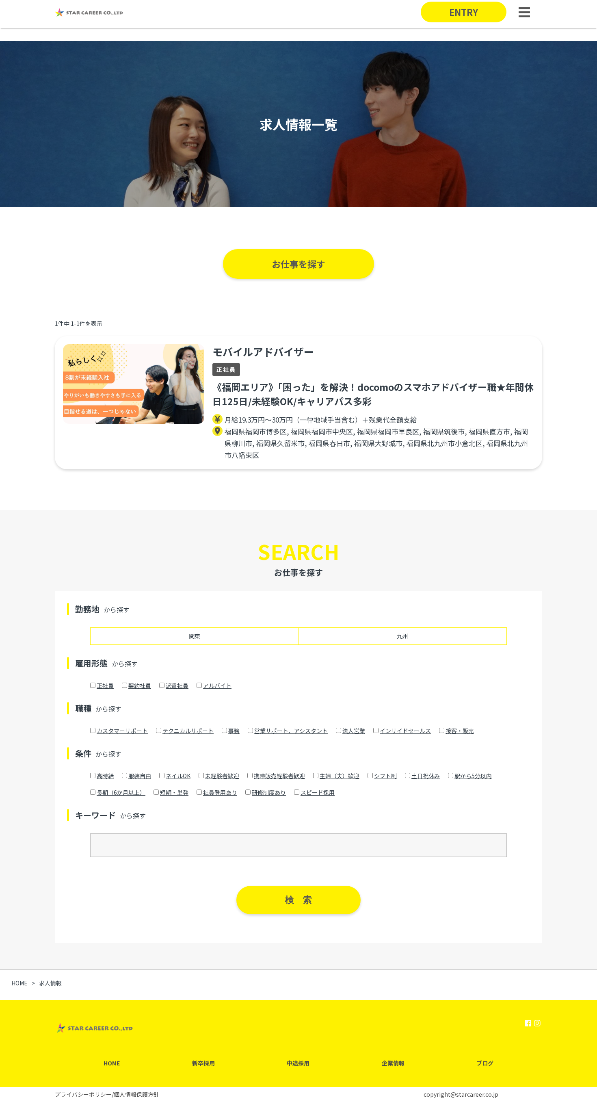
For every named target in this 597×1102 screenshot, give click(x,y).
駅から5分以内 (473, 776)
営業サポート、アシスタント (291, 731)
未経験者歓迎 (222, 776)
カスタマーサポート (122, 731)
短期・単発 (174, 792)
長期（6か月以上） (121, 792)
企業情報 (393, 1063)
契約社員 (139, 685)
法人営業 (353, 731)
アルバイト (217, 685)
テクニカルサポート (188, 731)
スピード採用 (318, 792)
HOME (112, 1063)
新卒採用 (203, 1063)
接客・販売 (460, 731)
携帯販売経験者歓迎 (279, 776)
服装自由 (139, 776)
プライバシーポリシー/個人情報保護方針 (107, 1094)
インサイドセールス (405, 731)
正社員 (105, 685)
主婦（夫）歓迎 (339, 776)
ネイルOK (178, 776)
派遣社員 (177, 685)
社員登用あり (220, 792)
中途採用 (298, 1063)
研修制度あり (269, 792)
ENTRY (463, 11)
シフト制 (385, 776)
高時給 (105, 776)
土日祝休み (425, 776)
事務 (234, 731)
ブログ (484, 1063)
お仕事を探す (298, 263)
